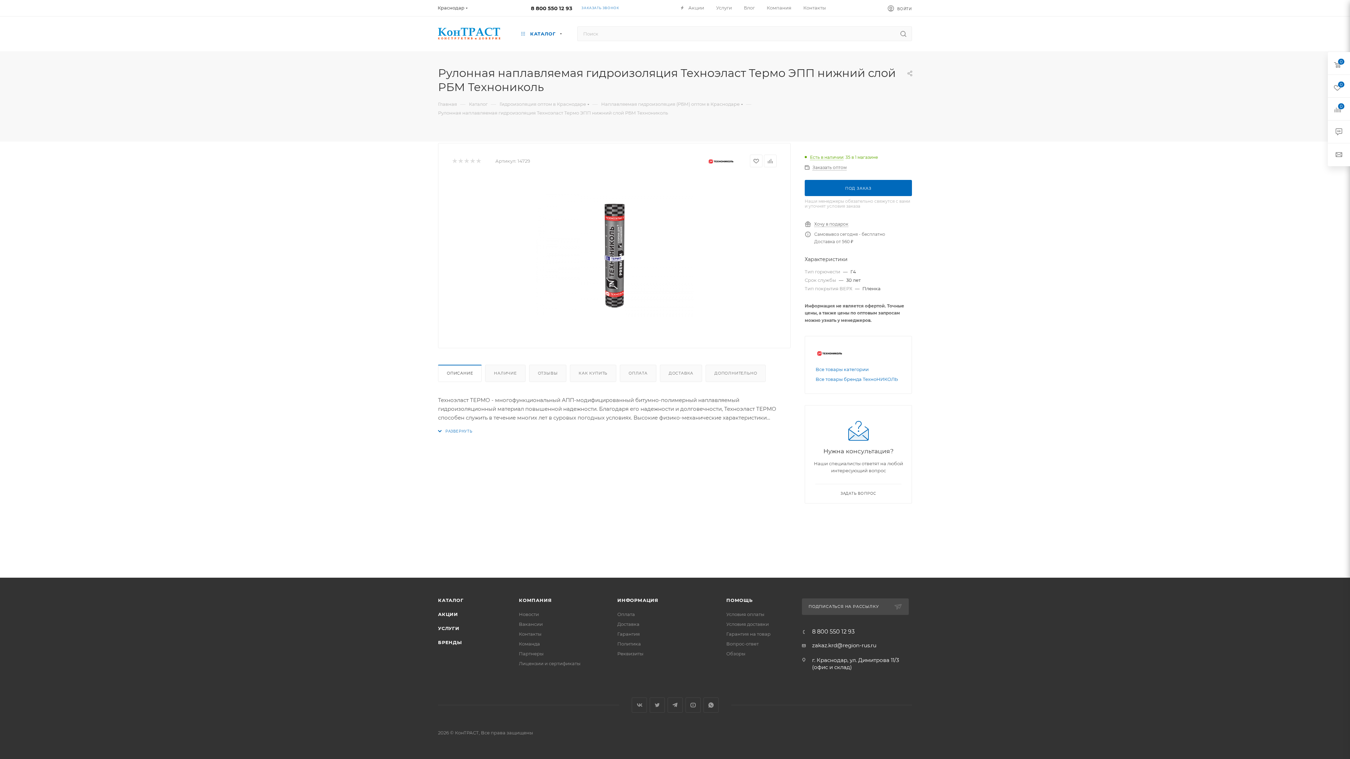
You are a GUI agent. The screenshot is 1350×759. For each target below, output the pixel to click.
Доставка (681, 373)
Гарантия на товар (748, 634)
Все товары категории (842, 369)
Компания (535, 600)
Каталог (451, 600)
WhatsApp (711, 705)
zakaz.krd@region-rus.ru (844, 645)
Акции (448, 614)
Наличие (505, 373)
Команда (529, 644)
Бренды (450, 642)
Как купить (593, 373)
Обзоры (735, 653)
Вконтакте (639, 705)
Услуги (448, 628)
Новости (529, 614)
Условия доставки (747, 624)
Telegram (675, 705)
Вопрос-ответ (742, 644)
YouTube (693, 705)
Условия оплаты (745, 614)
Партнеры (531, 653)
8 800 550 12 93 (551, 8)
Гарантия (628, 634)
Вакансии (531, 624)
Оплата (638, 373)
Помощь (739, 600)
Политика (629, 644)
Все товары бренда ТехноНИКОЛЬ (857, 379)
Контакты (530, 634)
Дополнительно (735, 373)
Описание (460, 373)
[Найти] (903, 33)
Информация (637, 600)
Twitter (657, 705)
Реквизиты (630, 653)
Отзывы (548, 373)
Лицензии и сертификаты (549, 663)
